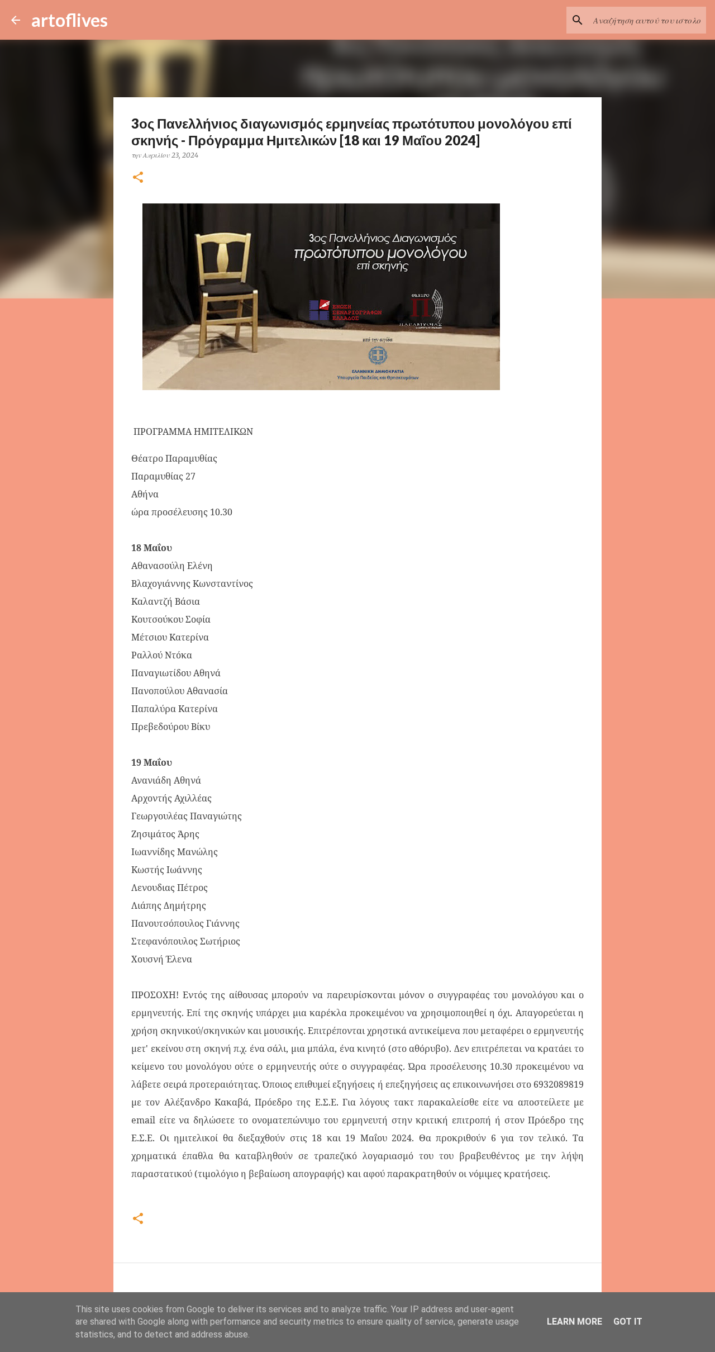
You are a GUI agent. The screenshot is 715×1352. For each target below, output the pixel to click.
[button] (138, 178)
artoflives (69, 20)
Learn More (574, 1321)
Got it (627, 1321)
